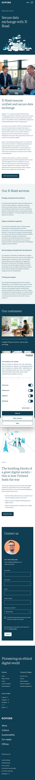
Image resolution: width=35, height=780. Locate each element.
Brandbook (5, 774)
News (3, 676)
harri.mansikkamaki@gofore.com (13, 562)
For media (6, 739)
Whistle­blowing (6, 763)
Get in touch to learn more (10, 176)
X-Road (4, 114)
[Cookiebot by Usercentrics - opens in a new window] (25, 356)
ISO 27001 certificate (7, 771)
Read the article (7, 514)
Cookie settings (6, 760)
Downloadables (6, 686)
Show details (26, 408)
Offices (5, 744)
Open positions (24, 681)
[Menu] (30, 2)
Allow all (17, 413)
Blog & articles (5, 678)
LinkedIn (4, 697)
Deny (17, 423)
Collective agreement (25, 686)
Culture (22, 678)
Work (4, 725)
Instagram (4, 700)
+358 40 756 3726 (9, 564)
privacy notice (13, 629)
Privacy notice (5, 765)
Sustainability (8, 735)
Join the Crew (23, 676)
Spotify (4, 707)
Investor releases (6, 683)
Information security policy (9, 768)
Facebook (4, 702)
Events (3, 681)
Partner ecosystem (25, 683)
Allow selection (17, 418)
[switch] (30, 390)
